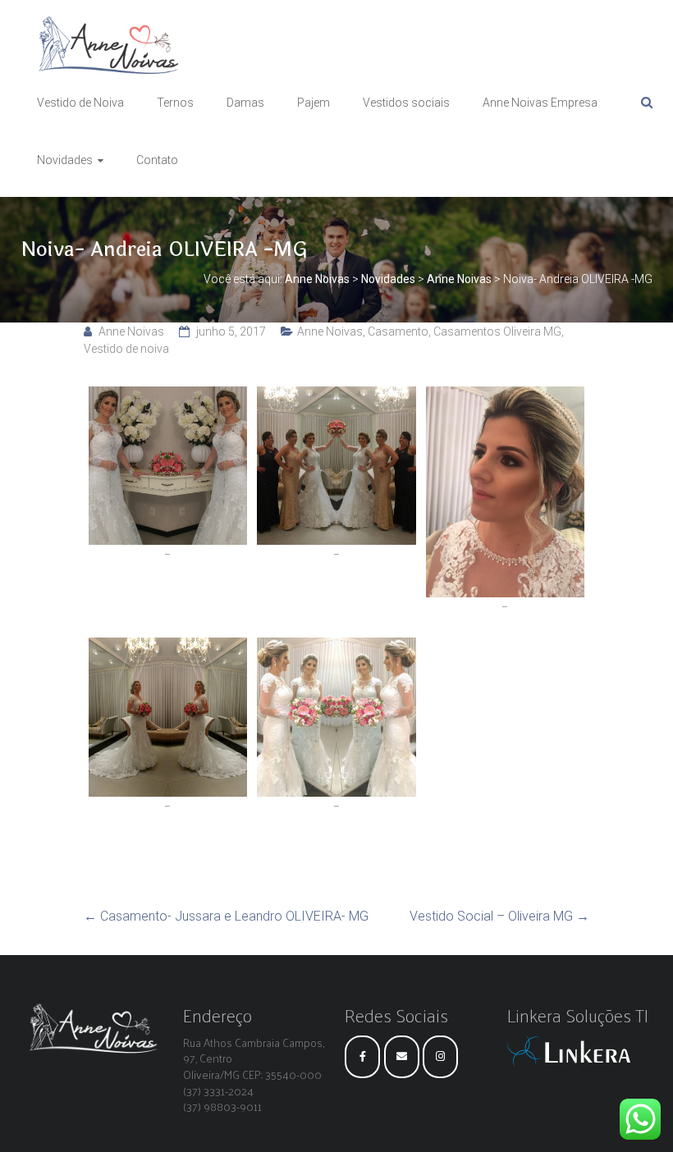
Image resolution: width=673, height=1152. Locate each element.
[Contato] (401, 1056)
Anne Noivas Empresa (540, 102)
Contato (157, 160)
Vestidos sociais (406, 102)
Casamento (398, 331)
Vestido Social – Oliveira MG (499, 916)
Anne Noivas (131, 331)
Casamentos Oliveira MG (497, 331)
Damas (245, 102)
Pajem (313, 102)
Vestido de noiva (126, 348)
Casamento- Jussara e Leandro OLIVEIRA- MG (226, 916)
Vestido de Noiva (80, 102)
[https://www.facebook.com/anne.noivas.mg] (362, 1056)
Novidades (65, 160)
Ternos (175, 102)
